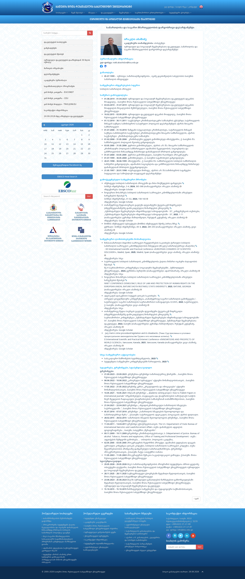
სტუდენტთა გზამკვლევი (95, 518)
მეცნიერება (124, 13)
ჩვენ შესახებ (77, 13)
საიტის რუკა (181, 7)
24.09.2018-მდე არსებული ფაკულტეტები (64, 116)
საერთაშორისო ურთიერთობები (149, 13)
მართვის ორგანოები (53, 68)
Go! (89, 196)
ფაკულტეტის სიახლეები (55, 42)
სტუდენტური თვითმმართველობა (99, 544)
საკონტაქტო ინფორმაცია (56, 110)
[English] (200, 7)
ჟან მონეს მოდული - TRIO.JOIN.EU (60, 104)
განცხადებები (50, 48)
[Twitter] (180, 535)
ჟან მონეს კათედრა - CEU (56, 98)
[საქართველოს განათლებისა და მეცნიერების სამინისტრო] (53, 212)
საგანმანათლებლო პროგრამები (59, 86)
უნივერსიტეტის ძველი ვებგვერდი (141, 550)
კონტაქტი (192, 7)
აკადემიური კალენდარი (96, 522)
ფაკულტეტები (107, 13)
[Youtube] (193, 535)
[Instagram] (175, 535)
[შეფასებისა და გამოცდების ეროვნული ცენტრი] (53, 234)
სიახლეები (61, 13)
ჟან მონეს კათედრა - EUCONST (59, 92)
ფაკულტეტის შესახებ (54, 54)
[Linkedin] (186, 535)
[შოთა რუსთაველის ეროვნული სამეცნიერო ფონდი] (81, 234)
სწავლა (92, 13)
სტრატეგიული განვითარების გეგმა (100, 532)
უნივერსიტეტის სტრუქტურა (97, 536)
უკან (196, 499)
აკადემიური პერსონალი (55, 80)
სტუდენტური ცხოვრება (179, 13)
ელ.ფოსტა (169, 7)
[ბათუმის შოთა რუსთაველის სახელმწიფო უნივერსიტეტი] (47, 7)
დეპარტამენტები (52, 74)
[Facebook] (168, 535)
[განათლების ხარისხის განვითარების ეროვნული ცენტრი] (81, 212)
